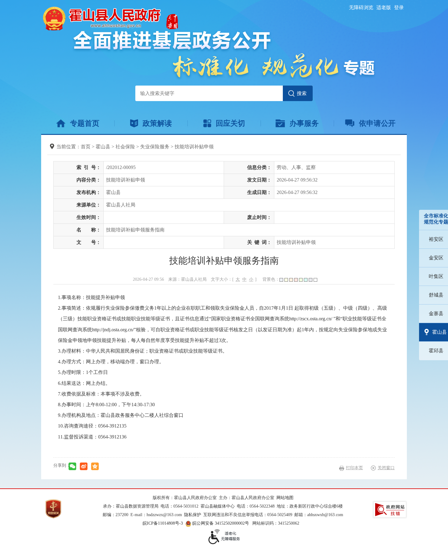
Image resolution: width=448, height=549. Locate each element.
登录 (399, 7)
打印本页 (354, 468)
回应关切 (230, 123)
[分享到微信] (72, 466)
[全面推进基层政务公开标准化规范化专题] (224, 54)
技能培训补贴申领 (194, 146)
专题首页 (84, 123)
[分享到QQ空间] (95, 466)
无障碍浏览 (361, 7)
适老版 (383, 7)
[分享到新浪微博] (83, 466)
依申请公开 (377, 123)
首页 (86, 146)
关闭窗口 (386, 468)
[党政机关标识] (53, 508)
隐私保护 (192, 514)
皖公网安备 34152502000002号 (220, 523)
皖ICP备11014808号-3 (163, 523)
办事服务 (304, 123)
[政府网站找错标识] (390, 509)
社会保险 (125, 146)
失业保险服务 (154, 146)
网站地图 (284, 497)
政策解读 (157, 123)
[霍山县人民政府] (109, 17)
